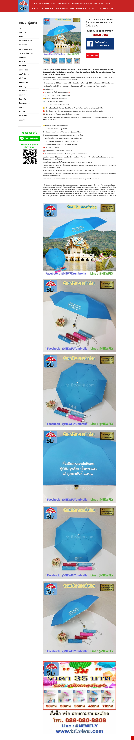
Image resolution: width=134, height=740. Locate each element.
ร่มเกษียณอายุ (98, 3)
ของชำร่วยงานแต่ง (64, 3)
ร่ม (40, 3)
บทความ (91, 9)
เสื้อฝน (72, 9)
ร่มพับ (85, 9)
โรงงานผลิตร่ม (44, 9)
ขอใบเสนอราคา (101, 9)
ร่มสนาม (35, 9)
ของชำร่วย (75, 3)
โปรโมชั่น (79, 9)
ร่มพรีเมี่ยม (45, 3)
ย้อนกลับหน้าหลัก (92, 55)
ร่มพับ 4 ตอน (54, 9)
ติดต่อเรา (110, 9)
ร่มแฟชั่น (53, 3)
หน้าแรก (34, 3)
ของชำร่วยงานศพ (86, 3)
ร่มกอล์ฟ (107, 3)
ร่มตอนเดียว (64, 9)
